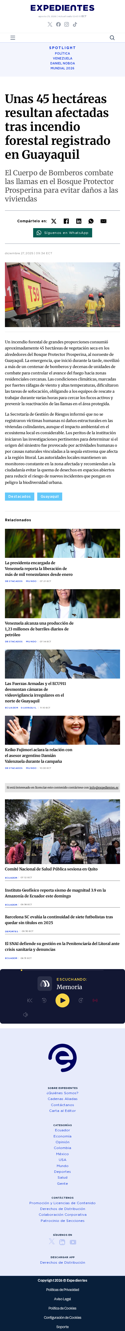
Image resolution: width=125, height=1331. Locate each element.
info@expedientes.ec (104, 787)
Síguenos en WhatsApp (66, 232)
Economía (62, 1136)
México (62, 1154)
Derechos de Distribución (62, 1208)
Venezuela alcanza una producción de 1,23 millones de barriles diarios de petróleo (39, 629)
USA (62, 1159)
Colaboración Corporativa (63, 1214)
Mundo (31, 581)
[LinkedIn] (78, 221)
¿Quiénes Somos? (62, 1093)
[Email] (103, 221)
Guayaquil (50, 496)
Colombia (62, 1148)
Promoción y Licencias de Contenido (62, 1203)
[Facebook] (66, 221)
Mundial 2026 (62, 68)
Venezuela (62, 58)
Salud (62, 1177)
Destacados (19, 496)
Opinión (62, 1142)
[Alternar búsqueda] (112, 37)
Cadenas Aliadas (63, 1098)
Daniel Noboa (62, 63)
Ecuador (11, 707)
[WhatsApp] (91, 221)
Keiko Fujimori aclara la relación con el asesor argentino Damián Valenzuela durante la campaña (38, 756)
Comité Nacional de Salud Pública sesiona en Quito (51, 869)
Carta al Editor (62, 1110)
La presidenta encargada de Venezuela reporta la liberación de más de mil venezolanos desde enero (39, 569)
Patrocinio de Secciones (63, 1220)
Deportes (11, 931)
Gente (62, 1183)
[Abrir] (12, 37)
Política (62, 53)
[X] (53, 221)
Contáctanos (62, 1105)
